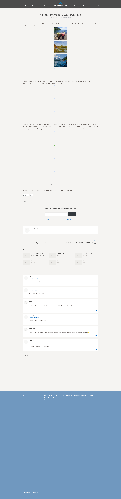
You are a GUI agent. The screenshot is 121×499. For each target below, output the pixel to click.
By (60, 219)
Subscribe (72, 214)
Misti (30, 276)
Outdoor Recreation (62, 221)
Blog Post (53, 219)
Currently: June (35, 260)
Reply (96, 283)
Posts (56, 219)
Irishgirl (31, 301)
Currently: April (87, 260)
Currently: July (61, 253)
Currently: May (61, 260)
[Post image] (26, 255)
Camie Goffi (32, 328)
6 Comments (72, 219)
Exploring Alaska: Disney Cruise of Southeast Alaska (37, 254)
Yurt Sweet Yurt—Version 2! (90, 253)
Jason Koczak (32, 289)
